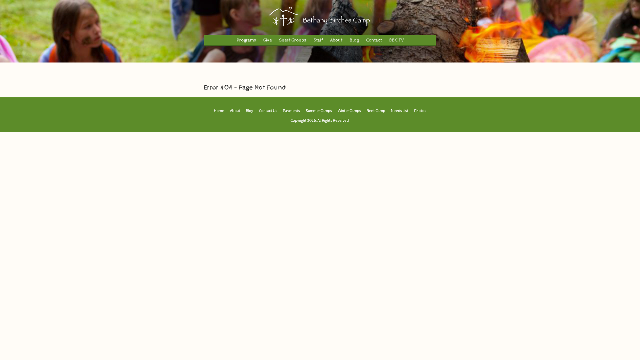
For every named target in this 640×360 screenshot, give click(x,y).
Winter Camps (349, 110)
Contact (374, 40)
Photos (420, 110)
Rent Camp (376, 110)
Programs (246, 40)
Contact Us (268, 110)
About (336, 40)
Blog (354, 40)
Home (219, 110)
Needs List (399, 110)
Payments (291, 110)
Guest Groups (292, 40)
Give (267, 40)
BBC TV (396, 40)
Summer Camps (319, 110)
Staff (318, 40)
